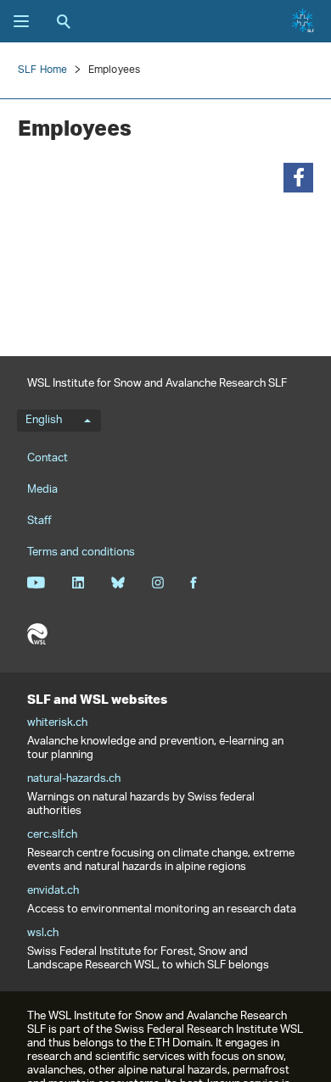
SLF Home (43, 70)
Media (42, 489)
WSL (37, 634)
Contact (47, 458)
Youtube (36, 582)
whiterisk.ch (57, 723)
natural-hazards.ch (74, 779)
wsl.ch (43, 933)
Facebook (193, 582)
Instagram (157, 582)
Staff (39, 521)
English (43, 421)
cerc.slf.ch (52, 835)
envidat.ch (53, 891)
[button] (298, 177)
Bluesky (117, 582)
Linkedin (77, 582)
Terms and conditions (81, 552)
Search (63, 21)
